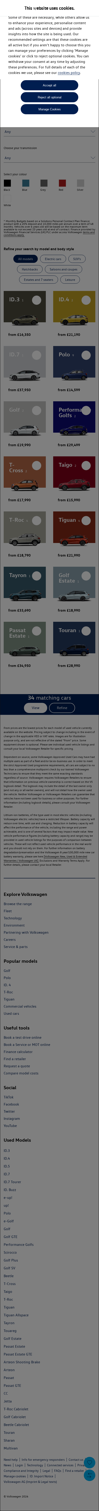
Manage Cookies (49, 109)
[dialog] (49, 755)
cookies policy (69, 72)
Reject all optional (49, 97)
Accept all (49, 85)
